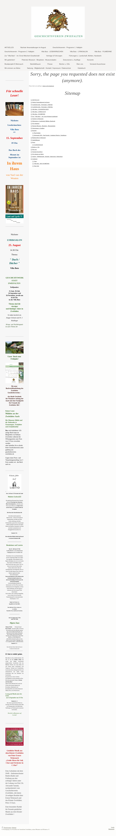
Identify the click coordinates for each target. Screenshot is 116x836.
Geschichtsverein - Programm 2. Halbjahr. (42, 107)
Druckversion (8, 827)
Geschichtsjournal (38, 144)
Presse (33, 142)
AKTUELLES (35, 100)
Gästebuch (34, 159)
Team (35, 161)
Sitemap (14, 827)
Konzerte (34, 130)
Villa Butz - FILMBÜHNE (38, 114)
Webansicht (111, 829)
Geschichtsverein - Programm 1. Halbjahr (42, 104)
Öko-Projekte (37, 133)
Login (112, 827)
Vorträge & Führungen (37, 118)
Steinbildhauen (36, 140)
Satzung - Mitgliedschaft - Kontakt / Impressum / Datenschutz (47, 156)
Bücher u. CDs (35, 147)
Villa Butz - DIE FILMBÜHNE (41, 163)
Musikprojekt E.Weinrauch (39, 137)
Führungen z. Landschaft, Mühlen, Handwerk (43, 121)
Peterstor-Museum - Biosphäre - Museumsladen (43, 126)
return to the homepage (48, 86)
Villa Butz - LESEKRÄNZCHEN (40, 109)
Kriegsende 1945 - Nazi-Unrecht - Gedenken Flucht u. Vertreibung (50, 135)
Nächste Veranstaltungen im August (41, 102)
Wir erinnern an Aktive (38, 154)
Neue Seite (36, 166)
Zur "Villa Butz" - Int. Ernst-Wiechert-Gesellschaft (44, 116)
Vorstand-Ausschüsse (37, 151)
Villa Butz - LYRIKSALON (39, 111)
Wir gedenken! (35, 123)
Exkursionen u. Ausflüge (38, 128)
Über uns (34, 149)
